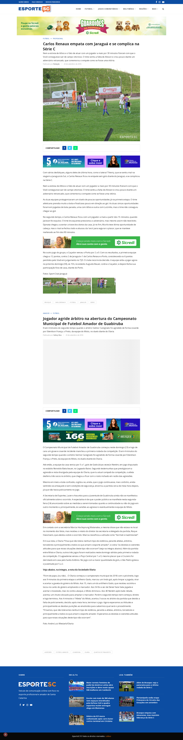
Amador (46, 313)
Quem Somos (24, 2)
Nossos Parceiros (53, 2)
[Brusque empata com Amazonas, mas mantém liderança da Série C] (126, 717)
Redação (56, 64)
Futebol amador (62, 652)
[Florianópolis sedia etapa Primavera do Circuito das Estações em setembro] (126, 701)
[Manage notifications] (5, 735)
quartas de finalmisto (102, 652)
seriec (92, 302)
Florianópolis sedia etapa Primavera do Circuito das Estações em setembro (148, 700)
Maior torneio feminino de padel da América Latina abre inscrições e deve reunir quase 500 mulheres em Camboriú (100, 686)
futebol (73, 302)
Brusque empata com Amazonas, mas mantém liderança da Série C (148, 715)
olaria (87, 652)
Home (78, 9)
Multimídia (128, 9)
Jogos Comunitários (108, 9)
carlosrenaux (60, 302)
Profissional (58, 39)
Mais (154, 9)
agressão (48, 652)
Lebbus (108, 736)
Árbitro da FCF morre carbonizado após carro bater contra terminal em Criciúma (99, 718)
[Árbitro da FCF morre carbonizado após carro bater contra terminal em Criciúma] (76, 720)
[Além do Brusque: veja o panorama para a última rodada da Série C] (126, 686)
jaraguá (83, 302)
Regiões (143, 9)
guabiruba (76, 652)
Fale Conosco (37, 2)
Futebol (89, 9)
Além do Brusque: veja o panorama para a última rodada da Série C (147, 685)
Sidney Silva (57, 335)
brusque (48, 302)
